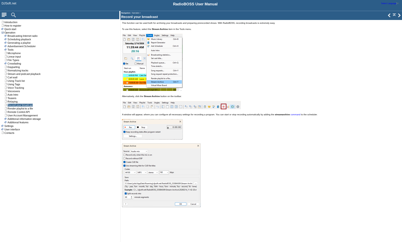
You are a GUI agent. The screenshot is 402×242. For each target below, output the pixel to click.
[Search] (13, 15)
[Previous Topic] (389, 16)
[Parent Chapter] (394, 16)
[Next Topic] (399, 16)
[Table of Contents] (4, 15)
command (295, 114)
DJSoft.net (9, 3)
